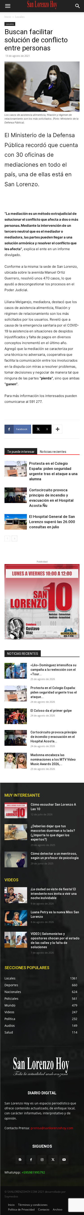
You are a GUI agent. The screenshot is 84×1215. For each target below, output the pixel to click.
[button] (7, 6)
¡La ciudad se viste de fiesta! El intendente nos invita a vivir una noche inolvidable (54, 893)
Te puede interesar (20, 451)
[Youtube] (64, 1159)
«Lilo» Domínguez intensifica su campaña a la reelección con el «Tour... (53, 669)
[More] (57, 429)
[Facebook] (31, 1159)
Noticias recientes (53, 451)
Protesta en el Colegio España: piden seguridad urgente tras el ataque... (53, 692)
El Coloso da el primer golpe (51, 710)
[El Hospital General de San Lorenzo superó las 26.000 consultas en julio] (15, 522)
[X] (53, 1159)
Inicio (7, 17)
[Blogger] (20, 1159)
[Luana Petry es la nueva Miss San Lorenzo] (15, 918)
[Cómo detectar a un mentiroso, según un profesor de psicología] (15, 859)
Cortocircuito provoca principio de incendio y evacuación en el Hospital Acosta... (53, 736)
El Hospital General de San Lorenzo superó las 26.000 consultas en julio (52, 521)
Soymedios (11, 1196)
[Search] (77, 6)
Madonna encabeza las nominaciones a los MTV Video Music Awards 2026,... (53, 759)
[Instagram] (42, 1159)
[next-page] (14, 538)
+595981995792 (33, 1172)
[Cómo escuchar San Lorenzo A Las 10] (15, 810)
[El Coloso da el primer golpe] (15, 716)
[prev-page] (7, 538)
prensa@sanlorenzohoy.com (52, 1128)
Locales (20, 17)
